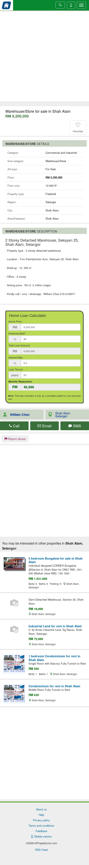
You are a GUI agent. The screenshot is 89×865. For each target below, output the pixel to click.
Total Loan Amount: (19, 345)
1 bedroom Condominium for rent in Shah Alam (54, 658)
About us (41, 809)
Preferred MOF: (17, 333)
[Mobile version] (71, 5)
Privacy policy (41, 820)
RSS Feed (41, 850)
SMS (76, 425)
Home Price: (15, 321)
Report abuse (16, 439)
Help (41, 815)
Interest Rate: (15, 357)
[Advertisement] (44, 56)
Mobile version (42, 836)
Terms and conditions (41, 826)
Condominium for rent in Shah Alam (54, 686)
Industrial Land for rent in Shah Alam (55, 626)
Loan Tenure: (15, 369)
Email (46, 425)
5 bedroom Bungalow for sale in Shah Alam (56, 560)
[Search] (60, 5)
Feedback (41, 831)
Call (15, 425)
